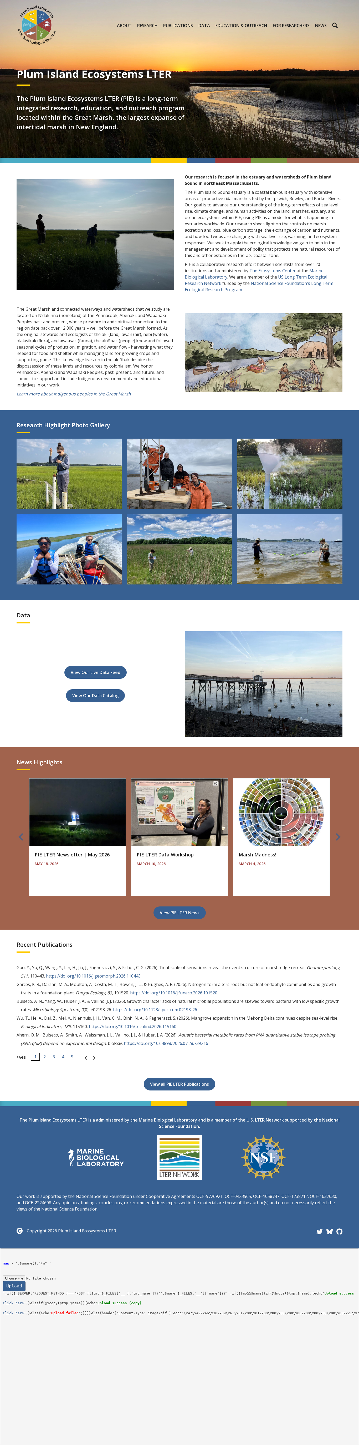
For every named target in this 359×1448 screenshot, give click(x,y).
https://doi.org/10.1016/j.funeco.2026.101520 (173, 993)
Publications (178, 25)
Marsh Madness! (257, 854)
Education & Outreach (241, 25)
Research (147, 25)
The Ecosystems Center (272, 271)
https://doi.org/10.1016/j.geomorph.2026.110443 (93, 976)
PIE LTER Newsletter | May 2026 (72, 854)
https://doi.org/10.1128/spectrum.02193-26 (155, 1010)
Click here (13, 1303)
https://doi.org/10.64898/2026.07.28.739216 (166, 1043)
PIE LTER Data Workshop (165, 854)
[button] (336, 25)
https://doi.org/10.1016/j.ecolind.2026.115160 (132, 1026)
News (321, 25)
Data (204, 25)
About (124, 25)
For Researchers (291, 25)
